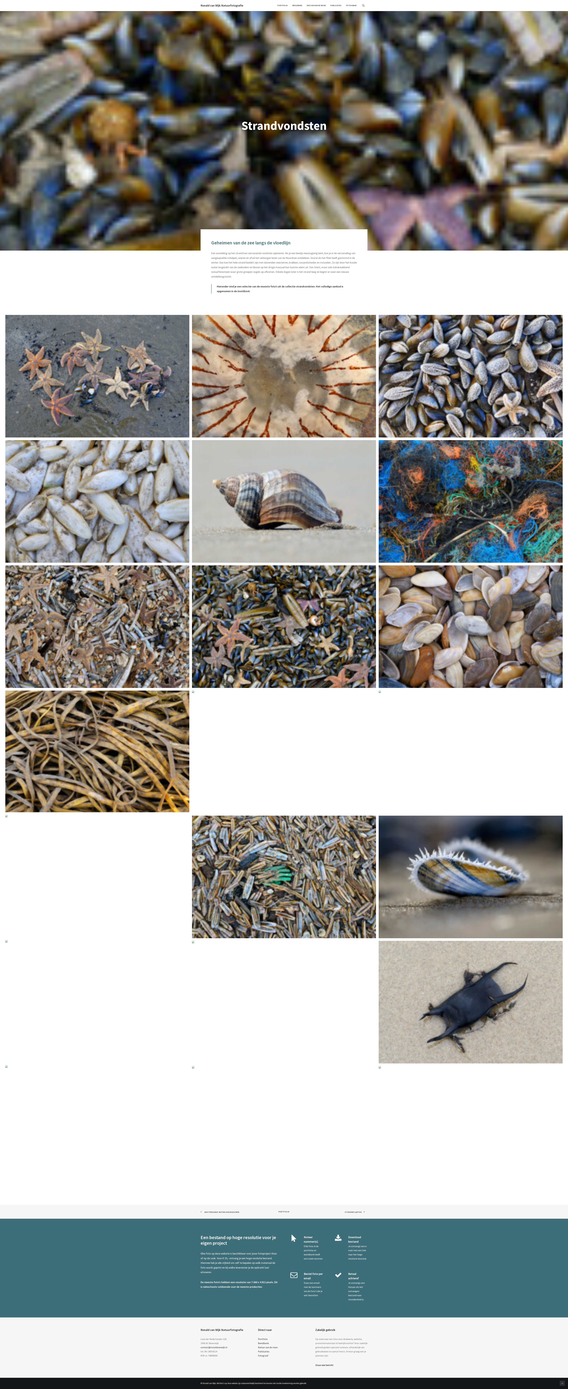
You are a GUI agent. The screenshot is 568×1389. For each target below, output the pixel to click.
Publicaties (336, 5)
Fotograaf (351, 5)
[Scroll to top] (562, 1382)
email (317, 1282)
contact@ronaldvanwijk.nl (214, 1347)
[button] (364, 5)
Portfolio (282, 5)
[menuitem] (282, 5)
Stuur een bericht (324, 1365)
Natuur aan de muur (316, 5)
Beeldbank (297, 5)
